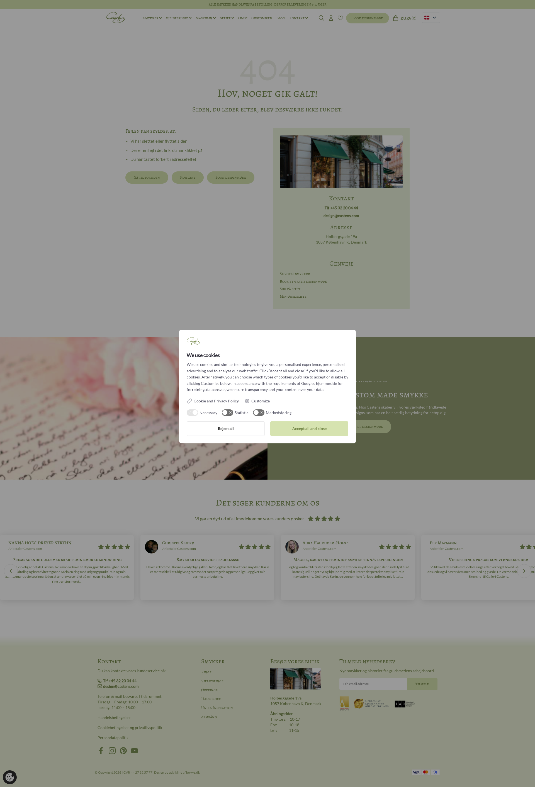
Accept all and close (309, 428)
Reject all (226, 428)
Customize (260, 401)
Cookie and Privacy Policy (216, 401)
